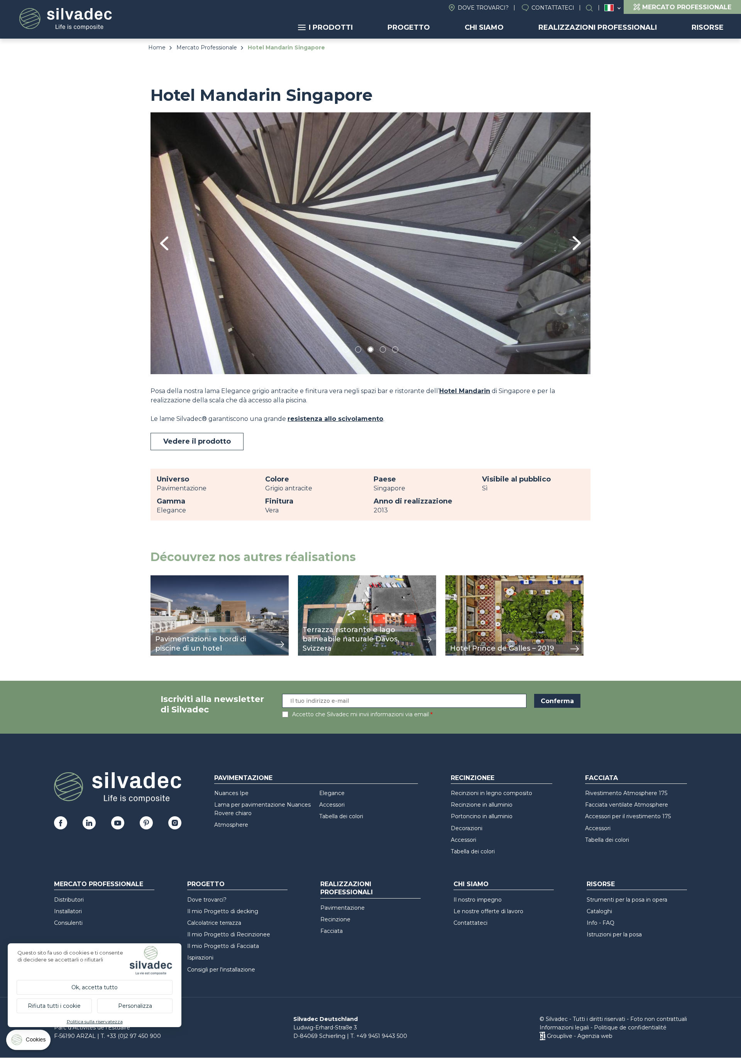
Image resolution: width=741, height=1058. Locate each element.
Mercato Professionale (206, 47)
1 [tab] (346, 350)
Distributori (69, 899)
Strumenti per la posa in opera (627, 899)
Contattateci (552, 7)
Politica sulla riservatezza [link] (95, 1021)
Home (157, 47)
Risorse (708, 27)
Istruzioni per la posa (614, 934)
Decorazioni (466, 828)
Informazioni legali (564, 1027)
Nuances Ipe (231, 793)
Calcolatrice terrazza (214, 922)
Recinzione (335, 919)
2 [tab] (358, 350)
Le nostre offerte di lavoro (488, 911)
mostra (161, 579)
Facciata (601, 778)
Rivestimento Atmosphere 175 (626, 793)
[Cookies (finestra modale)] (29, 1041)
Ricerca (593, 8)
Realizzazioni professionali (597, 27)
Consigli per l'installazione (221, 969)
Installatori (68, 911)
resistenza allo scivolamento (335, 418)
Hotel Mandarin (464, 391)
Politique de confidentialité (630, 1027)
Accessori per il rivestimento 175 (628, 816)
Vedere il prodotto (197, 441)
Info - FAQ (600, 922)
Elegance (332, 793)
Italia (609, 7)
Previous (164, 243)
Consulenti (68, 922)
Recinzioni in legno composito (491, 793)
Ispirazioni (200, 957)
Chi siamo (484, 27)
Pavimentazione (243, 778)
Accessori (332, 804)
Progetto (408, 27)
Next (576, 243)
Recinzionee (472, 778)
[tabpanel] (370, 243)
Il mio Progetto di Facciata (223, 946)
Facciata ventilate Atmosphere (626, 804)
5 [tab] (395, 350)
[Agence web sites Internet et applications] (542, 1036)
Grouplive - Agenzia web (579, 1036)
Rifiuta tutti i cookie (54, 1005)
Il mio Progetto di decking (222, 911)
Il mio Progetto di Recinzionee (228, 934)
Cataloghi (599, 911)
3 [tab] (370, 350)
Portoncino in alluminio (482, 816)
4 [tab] (383, 350)
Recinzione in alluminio (482, 804)
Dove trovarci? (483, 7)
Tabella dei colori (341, 816)
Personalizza (135, 1005)
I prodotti (331, 27)
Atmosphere (231, 824)
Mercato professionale (98, 884)
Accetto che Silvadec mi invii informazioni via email (360, 714)
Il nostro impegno (477, 899)
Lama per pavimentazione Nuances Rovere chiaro (262, 809)
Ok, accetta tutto (94, 987)
